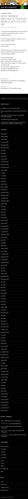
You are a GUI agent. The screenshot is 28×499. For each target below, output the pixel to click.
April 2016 (3, 340)
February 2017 (4, 324)
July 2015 (3, 363)
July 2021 (3, 268)
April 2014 (3, 388)
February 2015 (4, 366)
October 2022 (4, 231)
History (2, 463)
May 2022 (3, 240)
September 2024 (5, 167)
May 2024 (3, 178)
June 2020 (3, 284)
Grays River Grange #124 (8, 7)
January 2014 (4, 396)
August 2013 (4, 410)
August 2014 (4, 379)
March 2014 (4, 391)
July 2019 (3, 296)
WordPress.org (4, 490)
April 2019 (3, 304)
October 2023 (4, 198)
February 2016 (4, 346)
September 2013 (5, 407)
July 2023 (3, 206)
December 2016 (5, 326)
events (10, 13)
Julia (2, 420)
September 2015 (5, 357)
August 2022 (4, 237)
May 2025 (3, 150)
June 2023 (3, 209)
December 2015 (5, 352)
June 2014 (3, 382)
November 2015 (5, 354)
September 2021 (5, 262)
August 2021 (4, 265)
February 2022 (4, 248)
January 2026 (4, 139)
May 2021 (3, 270)
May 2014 (3, 385)
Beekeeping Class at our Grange (12, 420)
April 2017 (3, 318)
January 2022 (4, 251)
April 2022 (3, 242)
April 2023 (3, 215)
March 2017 (4, 321)
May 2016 (3, 338)
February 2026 (4, 136)
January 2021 (4, 273)
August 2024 (4, 170)
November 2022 (5, 229)
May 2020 (3, 287)
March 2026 (4, 133)
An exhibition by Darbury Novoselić (9, 119)
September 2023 (5, 201)
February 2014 (4, 393)
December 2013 (5, 399)
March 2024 (4, 184)
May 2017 (3, 315)
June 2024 (3, 175)
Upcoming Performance (15, 423)
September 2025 (5, 147)
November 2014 (5, 374)
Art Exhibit (3, 449)
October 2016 (4, 329)
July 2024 (3, 173)
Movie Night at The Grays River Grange (11, 87)
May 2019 (3, 301)
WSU (2, 471)
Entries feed (4, 484)
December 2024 (5, 161)
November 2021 (5, 256)
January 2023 (4, 223)
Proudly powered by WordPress (7, 497)
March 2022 (4, 245)
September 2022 (5, 234)
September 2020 (5, 279)
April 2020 (3, 290)
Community (4, 13)
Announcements (5, 446)
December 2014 (5, 371)
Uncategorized (4, 468)
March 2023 (4, 217)
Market (2, 466)
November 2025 (5, 145)
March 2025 (4, 156)
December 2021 (5, 254)
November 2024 (5, 164)
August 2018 (4, 307)
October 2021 (4, 259)
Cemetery (3, 452)
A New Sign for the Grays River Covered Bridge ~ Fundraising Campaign (13, 80)
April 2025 (3, 153)
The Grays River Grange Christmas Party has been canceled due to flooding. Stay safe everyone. (13, 123)
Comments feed (5, 487)
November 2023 (5, 195)
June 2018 (3, 310)
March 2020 (4, 293)
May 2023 (3, 212)
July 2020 (3, 282)
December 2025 (5, 142)
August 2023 (4, 203)
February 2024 (4, 187)
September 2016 (5, 332)
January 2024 (4, 189)
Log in (2, 481)
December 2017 (5, 312)
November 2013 (5, 402)
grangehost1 (13, 27)
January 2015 (4, 368)
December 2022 (5, 226)
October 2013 (4, 405)
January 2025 (4, 159)
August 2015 (4, 360)
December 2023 (5, 192)
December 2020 (5, 276)
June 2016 (3, 335)
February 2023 (4, 220)
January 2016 (4, 349)
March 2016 (4, 343)
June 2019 (3, 298)
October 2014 (4, 377)
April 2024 (3, 181)
